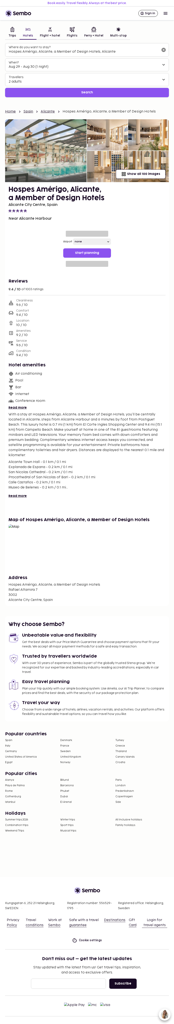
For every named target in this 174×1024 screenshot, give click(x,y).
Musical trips (68, 830)
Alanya (9, 780)
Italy (7, 745)
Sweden (65, 751)
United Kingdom (70, 756)
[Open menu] (165, 13)
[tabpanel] (87, 70)
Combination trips (16, 825)
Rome (9, 791)
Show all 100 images (143, 174)
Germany (11, 751)
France (64, 745)
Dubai (64, 796)
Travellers (16, 77)
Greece (120, 745)
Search (87, 92)
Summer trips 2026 (16, 819)
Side (118, 802)
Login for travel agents (154, 922)
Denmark (66, 740)
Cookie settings (90, 940)
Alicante (48, 112)
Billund (64, 780)
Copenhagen (124, 796)
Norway (65, 762)
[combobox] (84, 52)
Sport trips (66, 825)
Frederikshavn (124, 791)
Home (10, 112)
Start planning (87, 253)
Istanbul (10, 802)
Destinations (114, 920)
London (120, 785)
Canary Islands (125, 756)
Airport (67, 241)
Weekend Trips (14, 830)
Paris (118, 780)
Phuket (64, 791)
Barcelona (67, 785)
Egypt (9, 762)
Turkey (119, 740)
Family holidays (125, 825)
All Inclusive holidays (128, 819)
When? (14, 62)
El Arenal (66, 802)
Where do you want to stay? (30, 47)
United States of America (21, 756)
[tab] (12, 32)
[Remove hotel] (163, 49)
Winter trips (67, 819)
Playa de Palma (15, 785)
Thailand (121, 751)
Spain (28, 112)
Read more (17, 407)
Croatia (120, 762)
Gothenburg (13, 796)
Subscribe (123, 983)
